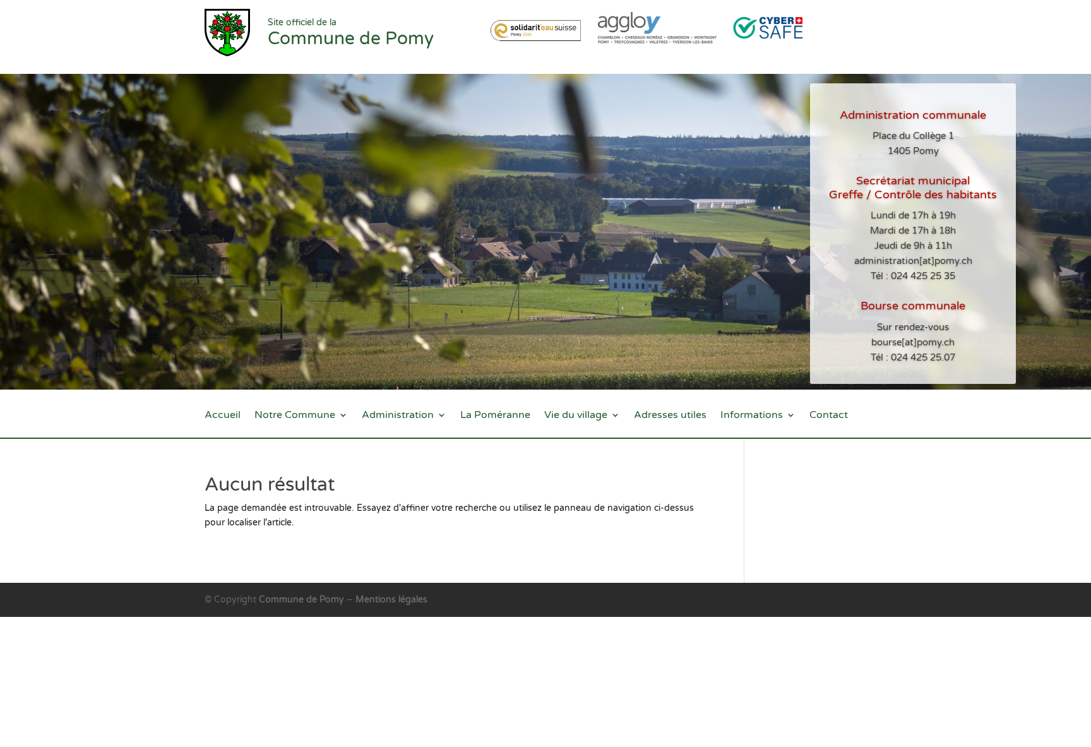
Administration (398, 415)
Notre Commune (294, 415)
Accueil (223, 415)
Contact (828, 415)
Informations (751, 415)
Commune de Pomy (303, 599)
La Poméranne (495, 415)
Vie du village (575, 415)
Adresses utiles (670, 415)
